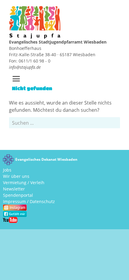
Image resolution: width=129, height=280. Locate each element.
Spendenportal (18, 195)
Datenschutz (42, 201)
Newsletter (14, 189)
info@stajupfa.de (25, 67)
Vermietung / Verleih (23, 182)
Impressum (14, 201)
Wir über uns (16, 176)
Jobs (7, 170)
